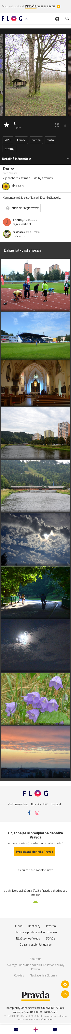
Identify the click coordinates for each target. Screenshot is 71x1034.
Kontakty (34, 926)
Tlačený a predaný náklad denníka (35, 932)
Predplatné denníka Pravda (34, 851)
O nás (18, 926)
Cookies (19, 975)
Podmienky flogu (18, 804)
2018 (8, 140)
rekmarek (19, 232)
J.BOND (17, 220)
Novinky (36, 804)
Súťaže (50, 938)
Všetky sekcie (46, 6)
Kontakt (56, 804)
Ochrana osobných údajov (35, 944)
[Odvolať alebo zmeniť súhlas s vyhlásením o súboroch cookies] (65, 984)
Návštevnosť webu (28, 938)
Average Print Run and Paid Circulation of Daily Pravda (35, 967)
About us (35, 959)
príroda (36, 140)
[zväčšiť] (57, 125)
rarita (50, 140)
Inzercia (51, 926)
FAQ (45, 804)
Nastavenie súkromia (43, 975)
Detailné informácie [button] (16, 159)
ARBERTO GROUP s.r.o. (43, 1012)
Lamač (21, 140)
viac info (48, 1019)
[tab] (35, 157)
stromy (9, 148)
